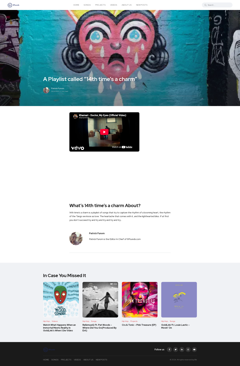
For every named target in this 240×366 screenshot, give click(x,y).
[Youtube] (194, 349)
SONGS (87, 5)
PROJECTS (100, 5)
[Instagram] (188, 349)
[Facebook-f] (169, 349)
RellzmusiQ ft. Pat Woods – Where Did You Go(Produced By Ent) (99, 328)
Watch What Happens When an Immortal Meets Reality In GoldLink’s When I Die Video (59, 328)
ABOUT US (127, 5)
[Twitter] (175, 349)
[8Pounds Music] (14, 4)
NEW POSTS (142, 5)
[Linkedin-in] (181, 349)
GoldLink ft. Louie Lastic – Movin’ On (175, 326)
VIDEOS (113, 5)
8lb (195, 360)
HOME (76, 5)
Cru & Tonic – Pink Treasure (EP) (139, 325)
